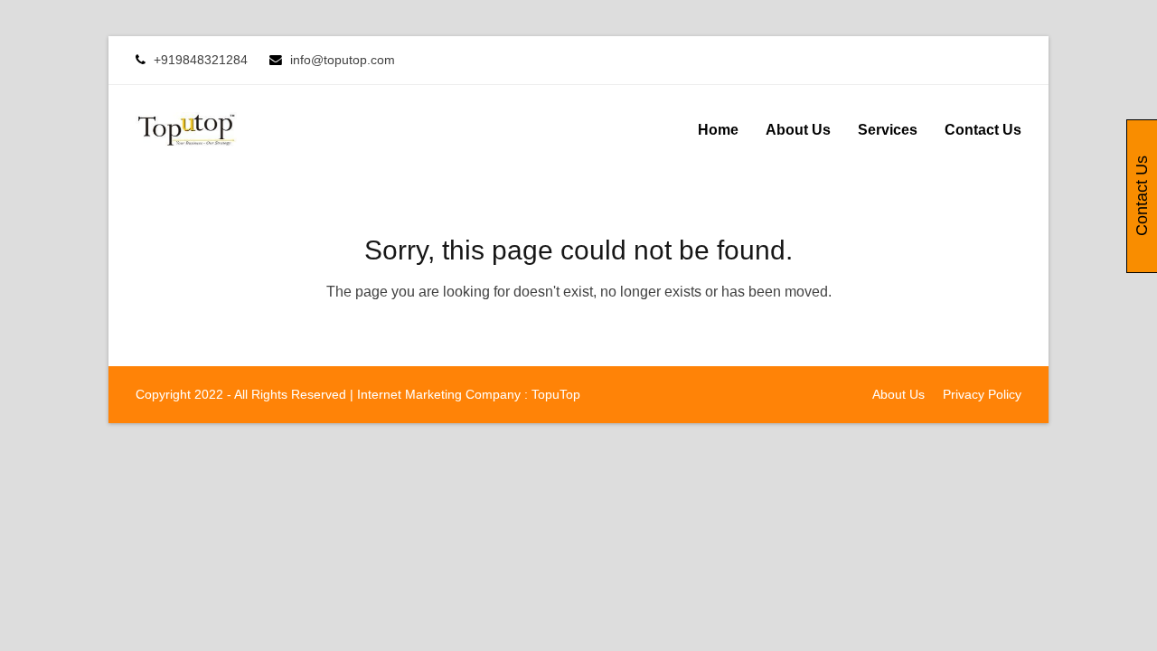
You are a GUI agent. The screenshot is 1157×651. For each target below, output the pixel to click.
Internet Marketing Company (439, 394)
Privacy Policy (982, 394)
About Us (898, 394)
